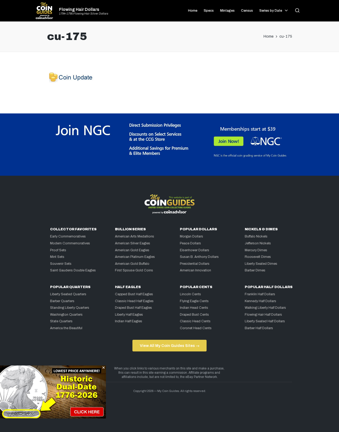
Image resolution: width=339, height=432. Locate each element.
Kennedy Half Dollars (260, 301)
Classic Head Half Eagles (134, 301)
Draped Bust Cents (194, 314)
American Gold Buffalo (132, 264)
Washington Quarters (66, 314)
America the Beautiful (66, 328)
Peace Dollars (190, 243)
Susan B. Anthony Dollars (199, 257)
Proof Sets (58, 250)
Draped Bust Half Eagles (133, 308)
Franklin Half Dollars (260, 294)
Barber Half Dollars (259, 328)
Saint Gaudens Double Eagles (73, 270)
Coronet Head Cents (196, 328)
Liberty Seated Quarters (68, 294)
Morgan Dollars (191, 236)
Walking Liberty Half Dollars (265, 308)
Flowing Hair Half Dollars (263, 314)
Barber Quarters (62, 301)
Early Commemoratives (68, 236)
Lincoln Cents (190, 294)
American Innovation (195, 270)
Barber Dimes (255, 270)
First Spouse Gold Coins (134, 270)
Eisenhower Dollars (194, 250)
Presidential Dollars (194, 264)
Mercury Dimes (256, 250)
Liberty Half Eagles (129, 314)
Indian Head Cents (194, 308)
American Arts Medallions (134, 236)
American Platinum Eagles (135, 257)
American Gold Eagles (132, 250)
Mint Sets (57, 257)
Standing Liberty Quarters (69, 308)
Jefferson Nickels (258, 243)
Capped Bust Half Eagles (134, 294)
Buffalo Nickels (256, 236)
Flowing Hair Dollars (79, 9)
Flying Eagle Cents (194, 301)
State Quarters (61, 321)
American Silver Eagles (132, 243)
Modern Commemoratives (70, 243)
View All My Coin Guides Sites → (169, 345)
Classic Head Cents (195, 321)
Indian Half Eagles (128, 321)
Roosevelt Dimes (258, 257)
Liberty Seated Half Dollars (265, 321)
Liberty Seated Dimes (261, 264)
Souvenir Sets (61, 264)
